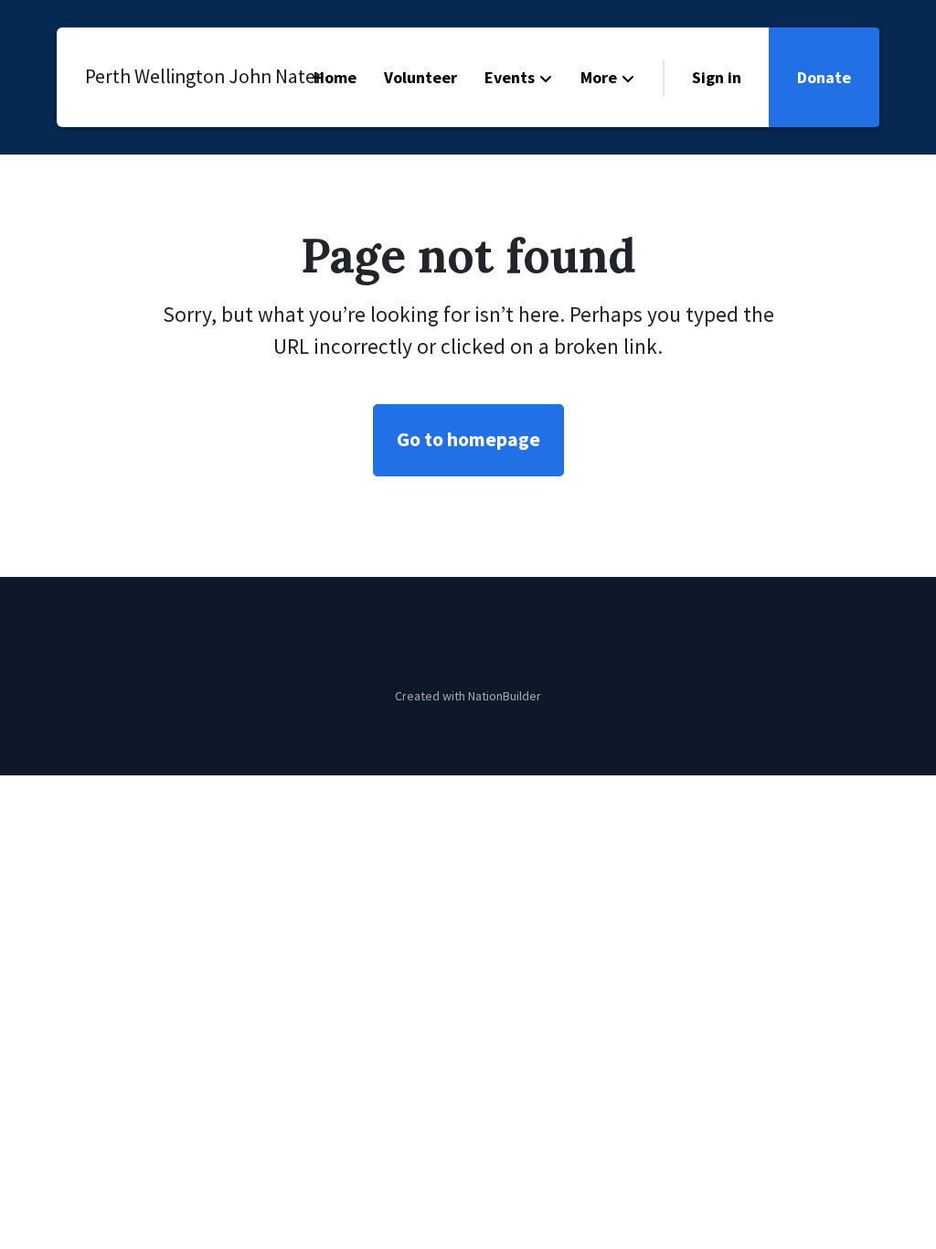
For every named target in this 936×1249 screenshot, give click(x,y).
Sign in (716, 77)
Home (335, 77)
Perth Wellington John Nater (167, 76)
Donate (824, 77)
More (598, 77)
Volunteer (420, 77)
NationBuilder (504, 696)
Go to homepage (468, 439)
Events (509, 77)
